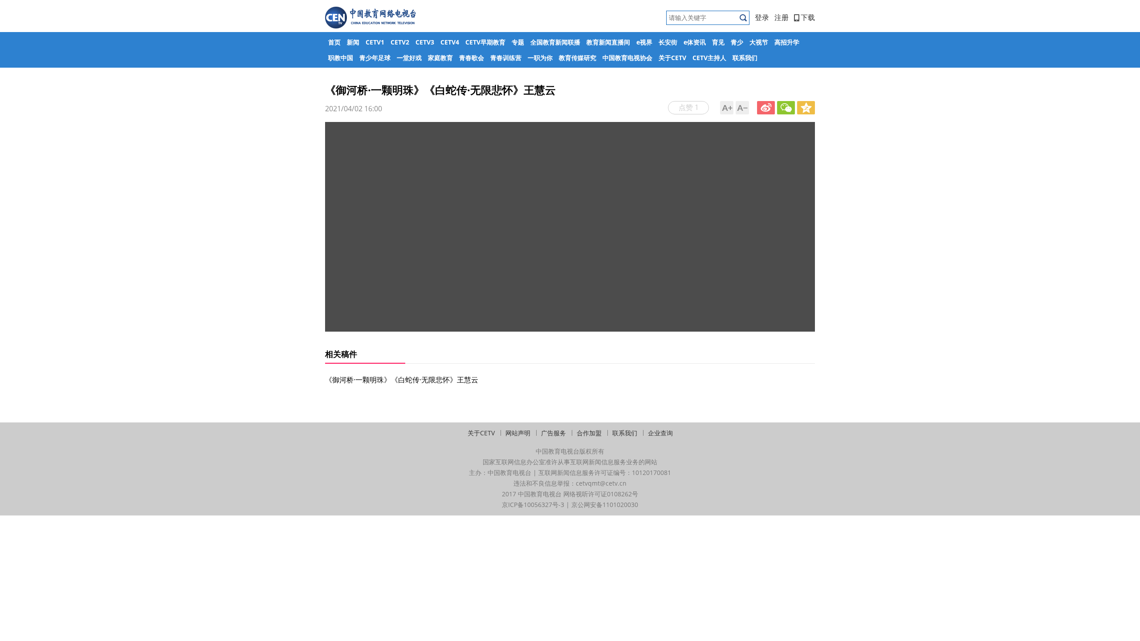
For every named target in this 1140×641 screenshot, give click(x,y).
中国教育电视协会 (627, 57)
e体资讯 (695, 42)
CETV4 (449, 42)
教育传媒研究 (577, 57)
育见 (718, 42)
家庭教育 (440, 57)
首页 (334, 42)
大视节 (758, 42)
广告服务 (553, 433)
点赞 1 (689, 107)
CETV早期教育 (485, 42)
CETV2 (400, 42)
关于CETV (672, 57)
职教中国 (340, 57)
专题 (518, 42)
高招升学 (786, 42)
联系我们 (745, 57)
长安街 (668, 42)
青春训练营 (505, 57)
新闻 (353, 42)
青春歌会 (471, 57)
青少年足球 (375, 57)
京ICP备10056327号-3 (533, 504)
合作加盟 (589, 433)
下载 (808, 17)
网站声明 (517, 433)
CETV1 (375, 42)
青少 (737, 42)
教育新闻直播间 (608, 42)
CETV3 (424, 42)
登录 (762, 17)
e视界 (644, 42)
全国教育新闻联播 (555, 42)
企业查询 (660, 433)
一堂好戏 (409, 57)
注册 (781, 17)
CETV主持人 (709, 57)
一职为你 (540, 57)
